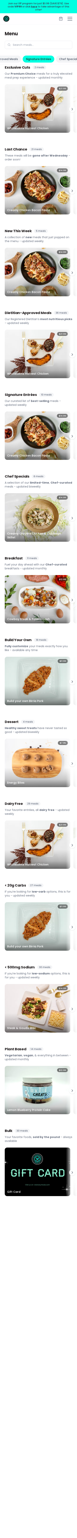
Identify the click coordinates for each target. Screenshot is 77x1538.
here (34, 6)
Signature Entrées (38, 59)
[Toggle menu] (70, 19)
